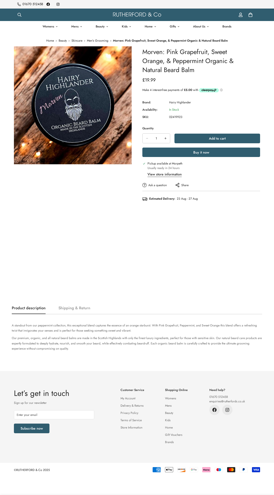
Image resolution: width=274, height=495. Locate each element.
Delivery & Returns (132, 405)
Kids (125, 26)
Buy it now (201, 152)
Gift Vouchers (173, 435)
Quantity (148, 128)
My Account (128, 398)
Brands (226, 26)
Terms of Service (131, 420)
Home (149, 26)
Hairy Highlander (180, 102)
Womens (48, 26)
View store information (164, 174)
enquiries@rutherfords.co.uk (227, 401)
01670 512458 (218, 397)
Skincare (76, 40)
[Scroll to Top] (266, 472)
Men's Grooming (97, 40)
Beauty (100, 26)
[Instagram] (58, 4)
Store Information (131, 427)
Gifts (173, 26)
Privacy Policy (129, 413)
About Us (199, 26)
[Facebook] (48, 4)
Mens (75, 26)
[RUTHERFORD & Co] (137, 15)
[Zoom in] (128, 55)
